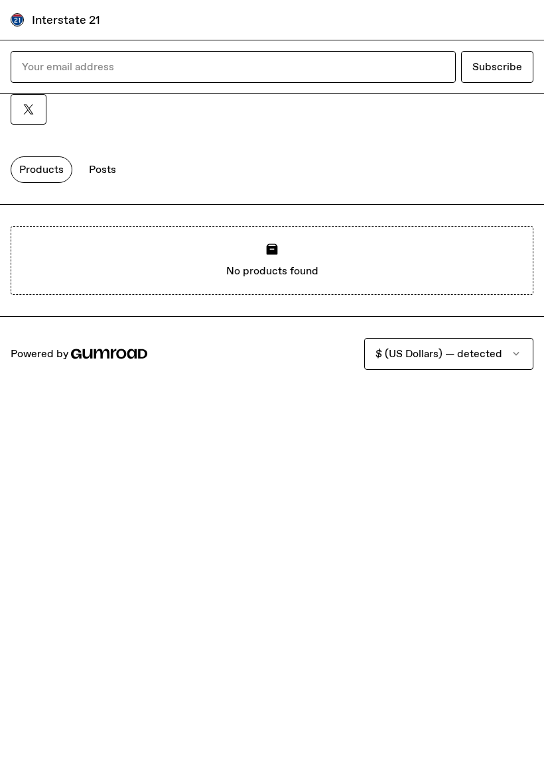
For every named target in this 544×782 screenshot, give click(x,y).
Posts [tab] (102, 169)
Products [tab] (41, 169)
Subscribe (497, 66)
